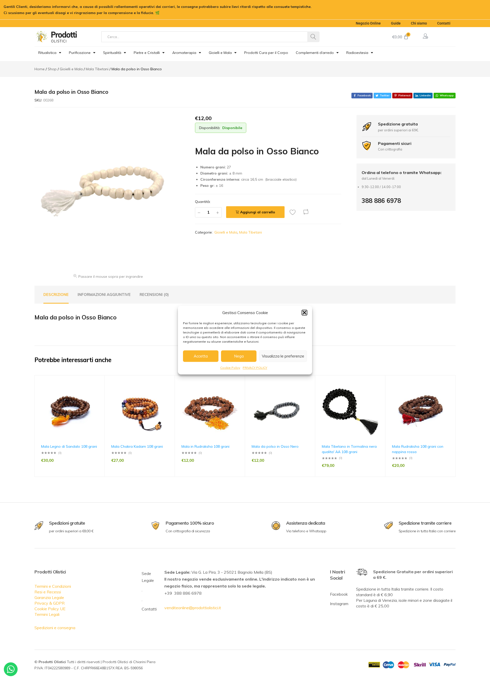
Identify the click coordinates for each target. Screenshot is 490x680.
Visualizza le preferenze (283, 356)
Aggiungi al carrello (257, 212)
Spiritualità (112, 52)
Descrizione (56, 294)
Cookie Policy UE (50, 608)
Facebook (339, 594)
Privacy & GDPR (49, 603)
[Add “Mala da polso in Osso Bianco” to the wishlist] (294, 212)
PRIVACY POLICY (255, 368)
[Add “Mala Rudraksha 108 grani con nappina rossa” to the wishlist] (449, 392)
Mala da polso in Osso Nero (275, 446)
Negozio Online (368, 23)
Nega (239, 356)
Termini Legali (46, 614)
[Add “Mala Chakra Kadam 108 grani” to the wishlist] (168, 392)
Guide (396, 23)
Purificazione (80, 52)
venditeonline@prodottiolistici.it (192, 607)
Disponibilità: (209, 127)
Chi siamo (419, 23)
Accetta (201, 356)
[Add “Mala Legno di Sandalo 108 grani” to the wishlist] (98, 392)
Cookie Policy (230, 368)
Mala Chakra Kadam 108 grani (137, 446)
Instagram (339, 603)
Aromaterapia (184, 52)
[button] (304, 312)
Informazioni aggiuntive (104, 294)
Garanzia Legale (49, 597)
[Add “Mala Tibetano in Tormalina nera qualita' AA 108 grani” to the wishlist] (379, 392)
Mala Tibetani (250, 232)
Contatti (443, 23)
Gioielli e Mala (220, 52)
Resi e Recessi (47, 591)
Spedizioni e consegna (54, 627)
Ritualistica (47, 52)
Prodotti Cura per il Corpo (266, 52)
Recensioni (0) (154, 294)
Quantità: (203, 201)
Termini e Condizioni (52, 586)
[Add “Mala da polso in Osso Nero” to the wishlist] (309, 392)
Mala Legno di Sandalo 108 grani (69, 446)
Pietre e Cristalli (147, 52)
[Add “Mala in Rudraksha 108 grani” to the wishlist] (238, 392)
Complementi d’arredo (315, 52)
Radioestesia (357, 52)
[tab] (56, 294)
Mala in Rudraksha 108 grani (205, 446)
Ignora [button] (166, 12)
